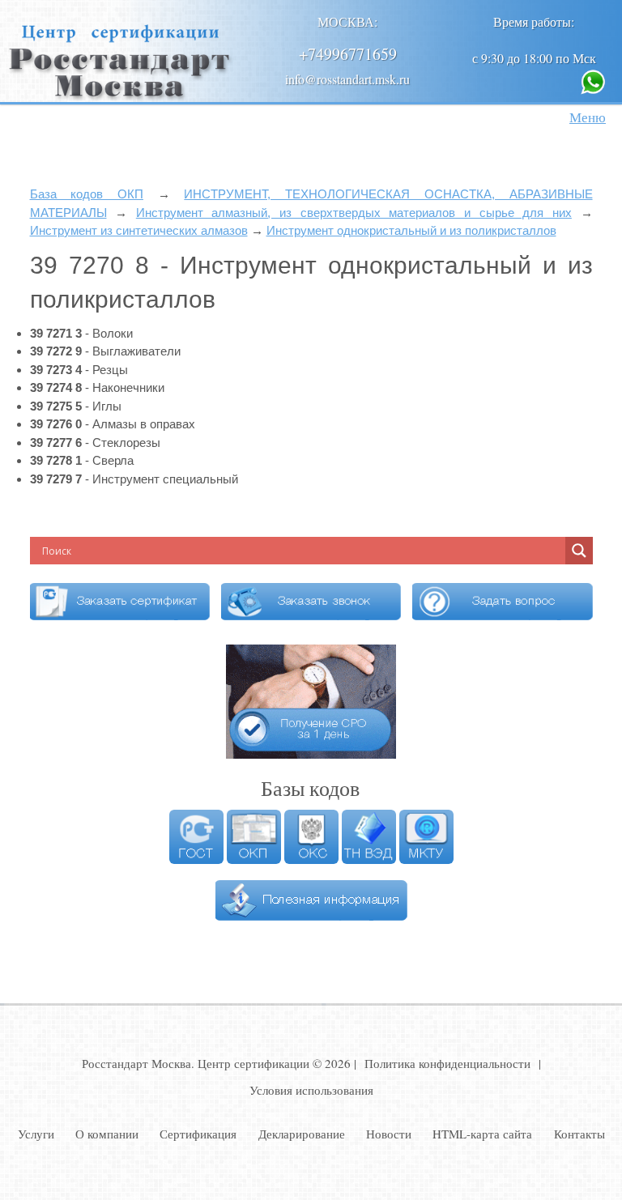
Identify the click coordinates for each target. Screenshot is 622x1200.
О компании (106, 1134)
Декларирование (301, 1134)
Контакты (579, 1134)
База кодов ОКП (86, 194)
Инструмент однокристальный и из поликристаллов (411, 230)
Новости (388, 1134)
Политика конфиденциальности (447, 1063)
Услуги (36, 1134)
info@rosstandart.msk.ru (347, 78)
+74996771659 (348, 54)
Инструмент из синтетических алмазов (139, 230)
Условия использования (311, 1090)
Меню (587, 117)
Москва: (347, 21)
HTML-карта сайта (482, 1134)
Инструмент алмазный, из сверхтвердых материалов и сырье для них (354, 212)
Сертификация (198, 1134)
